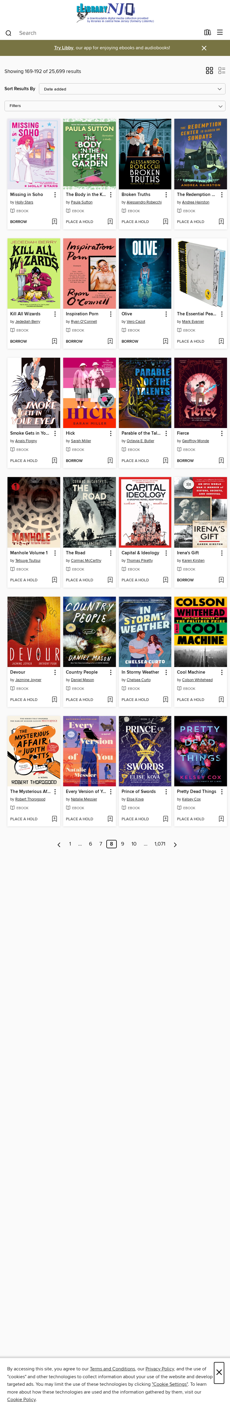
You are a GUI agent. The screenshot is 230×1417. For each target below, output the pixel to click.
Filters (15, 106)
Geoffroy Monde (195, 441)
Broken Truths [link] (136, 194)
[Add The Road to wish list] (110, 580)
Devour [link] (17, 672)
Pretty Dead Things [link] (196, 791)
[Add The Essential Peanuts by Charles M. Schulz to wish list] (221, 342)
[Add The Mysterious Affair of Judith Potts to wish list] (54, 819)
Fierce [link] (183, 433)
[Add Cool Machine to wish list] (221, 700)
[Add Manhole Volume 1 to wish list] (54, 580)
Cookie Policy (21, 1400)
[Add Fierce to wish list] (221, 461)
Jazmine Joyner (28, 680)
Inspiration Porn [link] (82, 314)
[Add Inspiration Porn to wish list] (110, 342)
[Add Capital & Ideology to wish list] (165, 580)
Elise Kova (135, 799)
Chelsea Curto (139, 680)
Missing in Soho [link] (26, 194)
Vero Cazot (136, 321)
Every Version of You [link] (87, 791)
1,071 (160, 844)
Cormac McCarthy (86, 560)
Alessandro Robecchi (144, 202)
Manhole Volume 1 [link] (29, 553)
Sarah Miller (81, 441)
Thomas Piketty (140, 560)
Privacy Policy (160, 1369)
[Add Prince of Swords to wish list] (165, 819)
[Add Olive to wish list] (165, 342)
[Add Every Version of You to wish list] (110, 819)
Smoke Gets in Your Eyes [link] (31, 433)
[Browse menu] (220, 33)
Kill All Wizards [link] (25, 314)
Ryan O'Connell (84, 321)
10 (134, 844)
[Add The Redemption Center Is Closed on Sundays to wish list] (221, 222)
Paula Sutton (82, 202)
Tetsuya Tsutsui (27, 560)
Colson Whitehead (197, 680)
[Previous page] (59, 844)
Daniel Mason (82, 680)
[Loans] (207, 33)
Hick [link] (70, 433)
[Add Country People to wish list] (110, 700)
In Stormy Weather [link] (140, 672)
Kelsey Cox (191, 799)
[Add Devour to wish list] (54, 700)
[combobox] (102, 33)
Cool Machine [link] (191, 672)
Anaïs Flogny (26, 441)
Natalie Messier (84, 799)
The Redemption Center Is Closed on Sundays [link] (198, 194)
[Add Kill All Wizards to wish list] (54, 342)
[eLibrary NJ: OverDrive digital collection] (115, 13)
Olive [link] (127, 314)
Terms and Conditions (112, 1369)
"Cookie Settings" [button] (170, 1384)
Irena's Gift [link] (188, 553)
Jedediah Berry (27, 321)
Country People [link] (82, 672)
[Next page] (175, 844)
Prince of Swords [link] (139, 791)
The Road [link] (75, 553)
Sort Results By (19, 89)
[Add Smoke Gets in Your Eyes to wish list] (54, 461)
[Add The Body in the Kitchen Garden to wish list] (110, 222)
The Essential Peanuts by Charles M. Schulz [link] (198, 314)
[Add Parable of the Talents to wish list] (165, 461)
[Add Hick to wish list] (110, 461)
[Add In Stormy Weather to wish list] (165, 700)
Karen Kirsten (193, 560)
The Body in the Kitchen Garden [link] (87, 194)
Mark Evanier (193, 321)
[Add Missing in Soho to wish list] (54, 222)
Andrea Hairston (195, 202)
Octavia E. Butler (140, 441)
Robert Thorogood (30, 799)
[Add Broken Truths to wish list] (165, 222)
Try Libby (63, 48)
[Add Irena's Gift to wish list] (221, 580)
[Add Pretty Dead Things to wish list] (221, 819)
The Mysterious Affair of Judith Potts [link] (31, 791)
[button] (209, 72)
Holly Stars (24, 202)
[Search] (8, 33)
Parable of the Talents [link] (142, 433)
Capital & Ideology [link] (140, 553)
